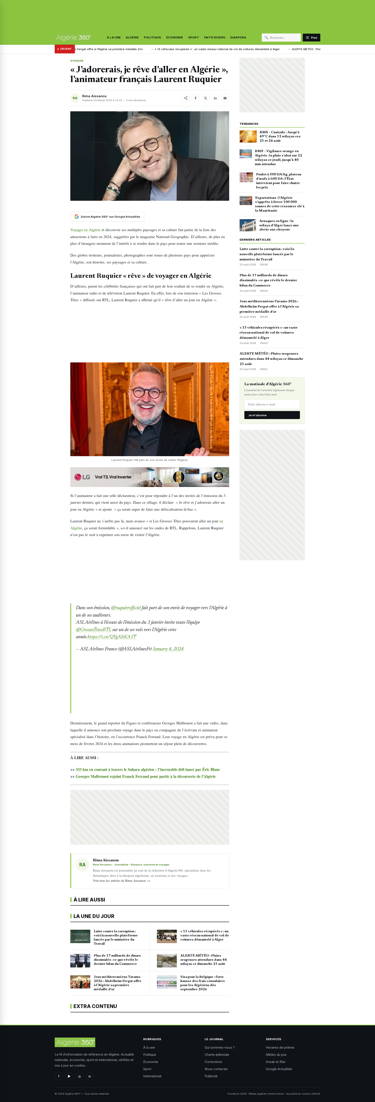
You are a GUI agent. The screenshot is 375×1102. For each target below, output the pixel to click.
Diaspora (238, 37)
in (90, 1076)
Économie (174, 37)
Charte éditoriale (217, 1055)
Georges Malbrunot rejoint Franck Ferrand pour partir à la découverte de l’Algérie (146, 776)
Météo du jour (276, 1055)
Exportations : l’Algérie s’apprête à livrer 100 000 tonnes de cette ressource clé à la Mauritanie (279, 204)
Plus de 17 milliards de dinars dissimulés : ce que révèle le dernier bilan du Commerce (268, 281)
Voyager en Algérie (85, 229)
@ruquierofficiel (126, 608)
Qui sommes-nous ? (220, 1047)
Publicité (211, 1076)
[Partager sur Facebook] (195, 98)
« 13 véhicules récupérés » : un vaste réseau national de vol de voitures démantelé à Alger (159, 49)
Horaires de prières (280, 1047)
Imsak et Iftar (275, 1062)
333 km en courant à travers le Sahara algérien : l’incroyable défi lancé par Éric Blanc (148, 769)
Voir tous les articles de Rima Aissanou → (121, 880)
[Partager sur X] (205, 98)
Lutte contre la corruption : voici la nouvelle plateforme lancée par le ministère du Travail (267, 254)
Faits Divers (214, 37)
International (152, 1076)
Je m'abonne (257, 415)
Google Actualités (279, 1069)
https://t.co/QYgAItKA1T (111, 637)
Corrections (213, 1062)
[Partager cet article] (186, 98)
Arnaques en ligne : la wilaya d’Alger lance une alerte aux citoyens (279, 225)
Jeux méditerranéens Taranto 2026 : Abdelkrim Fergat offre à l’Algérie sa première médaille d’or (269, 307)
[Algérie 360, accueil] (73, 37)
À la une (114, 37)
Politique (152, 37)
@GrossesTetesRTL (93, 630)
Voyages (77, 60)
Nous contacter (216, 1069)
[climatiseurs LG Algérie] (149, 477)
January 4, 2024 (168, 649)
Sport (193, 37)
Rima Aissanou (94, 96)
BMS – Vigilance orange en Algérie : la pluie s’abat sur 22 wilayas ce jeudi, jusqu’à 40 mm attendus (278, 158)
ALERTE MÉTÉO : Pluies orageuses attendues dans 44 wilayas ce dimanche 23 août (291, 49)
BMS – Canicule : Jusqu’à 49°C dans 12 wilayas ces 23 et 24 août (280, 137)
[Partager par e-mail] (225, 98)
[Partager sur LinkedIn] (215, 98)
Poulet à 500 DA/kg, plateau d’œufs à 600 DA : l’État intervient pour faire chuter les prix (278, 181)
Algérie (132, 37)
